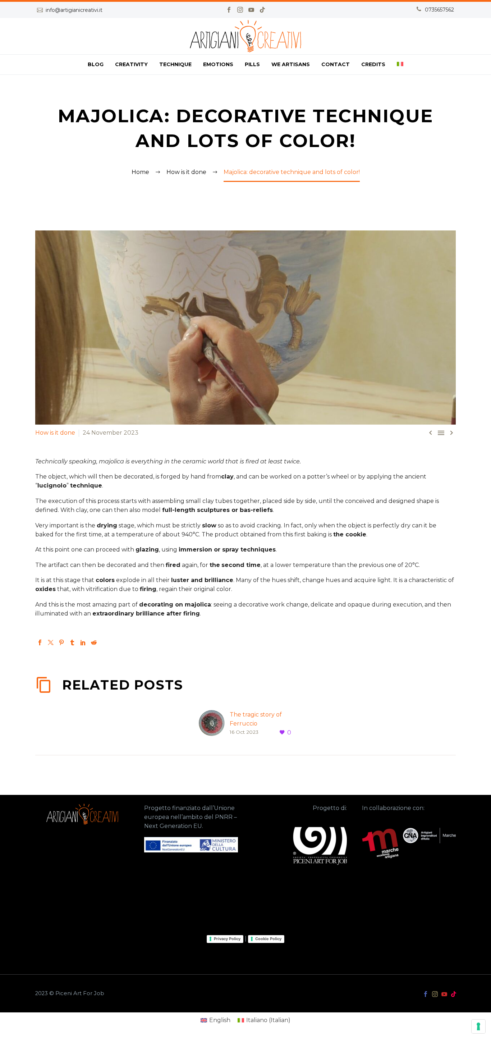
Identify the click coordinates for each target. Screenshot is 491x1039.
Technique (175, 64)
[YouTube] (251, 10)
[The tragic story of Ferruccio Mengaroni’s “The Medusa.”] (214, 723)
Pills (252, 64)
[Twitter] (51, 642)
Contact (335, 64)
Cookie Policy (268, 938)
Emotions (218, 64)
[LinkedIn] (83, 642)
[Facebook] (229, 10)
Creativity (131, 64)
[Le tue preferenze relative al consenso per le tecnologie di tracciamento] (478, 1026)
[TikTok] (262, 10)
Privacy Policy (227, 938)
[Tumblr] (72, 642)
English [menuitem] (219, 1020)
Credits (373, 64)
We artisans (290, 64)
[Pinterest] (61, 642)
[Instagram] (240, 10)
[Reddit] (94, 642)
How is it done (55, 432)
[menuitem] (400, 64)
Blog (96, 64)
